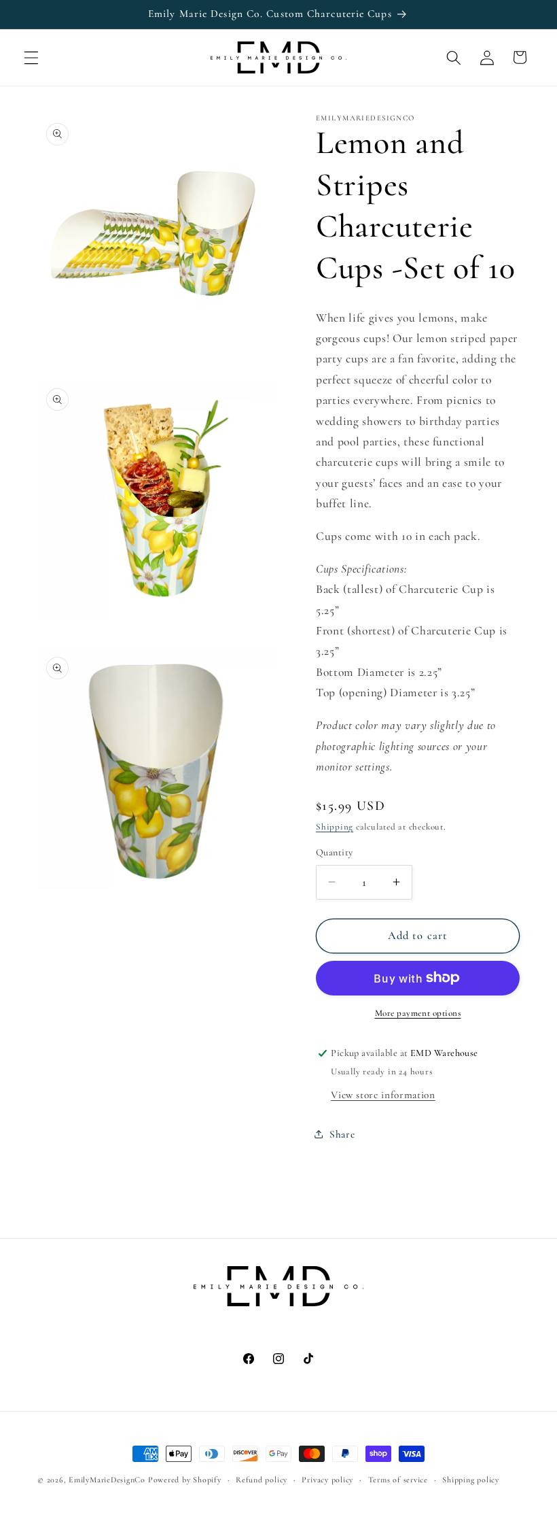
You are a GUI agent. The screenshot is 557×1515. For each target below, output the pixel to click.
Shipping (334, 826)
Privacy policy (327, 1479)
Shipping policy (470, 1479)
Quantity (334, 852)
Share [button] (342, 1134)
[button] (31, 57)
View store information (383, 1095)
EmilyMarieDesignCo (107, 1479)
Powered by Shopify (184, 1479)
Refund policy (261, 1479)
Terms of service (398, 1479)
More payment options (418, 1013)
